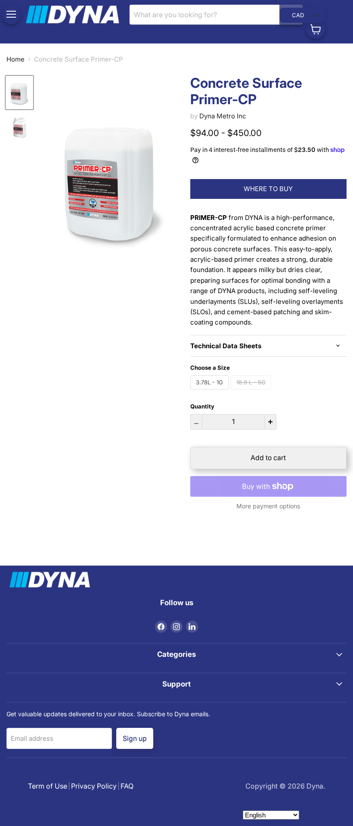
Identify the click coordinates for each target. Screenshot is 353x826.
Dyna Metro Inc (222, 116)
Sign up (135, 738)
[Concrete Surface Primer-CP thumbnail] (19, 92)
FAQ (127, 786)
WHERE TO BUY (268, 189)
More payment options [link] (268, 506)
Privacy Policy (94, 786)
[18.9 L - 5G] (252, 391)
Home (15, 59)
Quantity (202, 406)
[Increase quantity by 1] (270, 422)
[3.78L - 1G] (210, 391)
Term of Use (47, 786)
